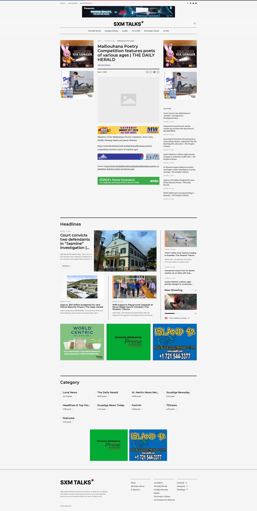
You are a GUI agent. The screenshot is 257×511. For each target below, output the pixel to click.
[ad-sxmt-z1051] (77, 85)
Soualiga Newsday (111, 31)
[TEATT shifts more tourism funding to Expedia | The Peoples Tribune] (181, 238)
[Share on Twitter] (154, 72)
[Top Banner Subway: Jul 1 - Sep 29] (128, 11)
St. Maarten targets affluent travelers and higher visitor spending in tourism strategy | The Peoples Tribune (179, 169)
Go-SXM (166, 31)
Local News (158, 483)
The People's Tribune (162, 496)
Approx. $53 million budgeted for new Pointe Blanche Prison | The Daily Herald (178, 182)
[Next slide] (195, 290)
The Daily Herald (94, 31)
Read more (67, 266)
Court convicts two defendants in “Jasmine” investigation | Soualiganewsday (176, 115)
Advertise (62, 3)
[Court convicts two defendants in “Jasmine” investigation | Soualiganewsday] (125, 250)
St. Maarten (135, 490)
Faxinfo (125, 31)
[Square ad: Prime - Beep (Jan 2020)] (128, 342)
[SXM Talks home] (128, 23)
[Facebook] (190, 3)
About (133, 483)
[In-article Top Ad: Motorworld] (128, 130)
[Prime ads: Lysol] (77, 54)
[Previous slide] (192, 290)
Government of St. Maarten (164, 500)
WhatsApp (181, 490)
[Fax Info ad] (175, 342)
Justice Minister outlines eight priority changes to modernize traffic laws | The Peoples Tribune (179, 156)
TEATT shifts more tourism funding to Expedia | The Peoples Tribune (178, 194)
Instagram (181, 486)
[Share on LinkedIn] (158, 72)
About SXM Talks (72, 3)
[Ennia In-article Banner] (128, 181)
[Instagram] (193, 3)
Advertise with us (137, 486)
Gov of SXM (136, 31)
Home (99, 41)
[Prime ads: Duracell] (82, 342)
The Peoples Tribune (151, 31)
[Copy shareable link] (147, 72)
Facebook (180, 483)
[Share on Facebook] (150, 72)
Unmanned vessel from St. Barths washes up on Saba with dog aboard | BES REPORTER (178, 128)
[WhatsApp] (196, 3)
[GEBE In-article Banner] (128, 157)
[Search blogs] (187, 3)
